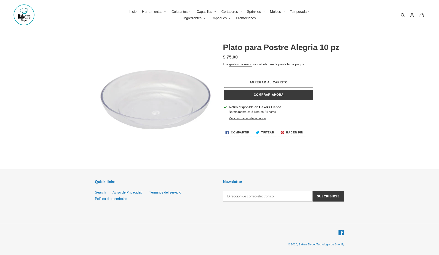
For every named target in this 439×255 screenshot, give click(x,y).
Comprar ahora (269, 94)
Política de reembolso (111, 199)
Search (100, 192)
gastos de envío (240, 64)
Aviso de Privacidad (127, 192)
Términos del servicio (165, 192)
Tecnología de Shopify (330, 244)
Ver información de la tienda (247, 118)
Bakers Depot (307, 244)
